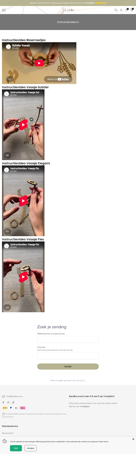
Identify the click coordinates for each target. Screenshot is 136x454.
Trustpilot (84, 406)
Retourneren (8, 433)
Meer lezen (103, 441)
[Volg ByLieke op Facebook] (3, 402)
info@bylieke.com (14, 396)
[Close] (133, 439)
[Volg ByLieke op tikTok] (13, 402)
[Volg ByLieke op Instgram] (8, 402)
